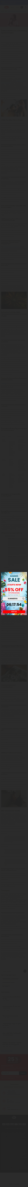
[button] (14, 599)
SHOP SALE (14, 611)
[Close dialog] (25, 573)
